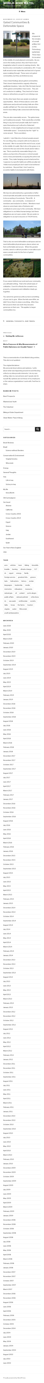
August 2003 (8, 1354)
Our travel (30, 321)
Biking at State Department (13, 412)
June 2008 (7, 1246)
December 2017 (9, 756)
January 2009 (8, 1216)
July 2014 (6, 929)
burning (15, 569)
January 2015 (8, 903)
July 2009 (6, 1190)
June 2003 (7, 1363)
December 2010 (9, 1116)
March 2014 (7, 947)
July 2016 (6, 825)
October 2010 (8, 1124)
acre (6, 565)
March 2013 (7, 999)
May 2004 (7, 1341)
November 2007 (9, 1276)
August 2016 (8, 821)
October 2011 (8, 1072)
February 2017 (8, 795)
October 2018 (8, 713)
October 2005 (8, 1324)
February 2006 (8, 1315)
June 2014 (7, 934)
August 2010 (8, 1133)
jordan (31, 581)
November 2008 (9, 1224)
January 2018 (8, 752)
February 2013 (8, 1003)
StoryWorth (10, 493)
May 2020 (7, 630)
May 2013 (7, 990)
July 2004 (6, 1333)
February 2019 (8, 695)
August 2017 (8, 773)
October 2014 (8, 916)
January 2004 (8, 1346)
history (23, 581)
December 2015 (9, 856)
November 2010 (9, 1120)
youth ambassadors (11, 613)
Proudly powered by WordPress (14, 1378)
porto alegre (31, 593)
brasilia (6, 569)
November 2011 (9, 1068)
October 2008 (8, 1229)
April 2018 (7, 738)
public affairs (9, 597)
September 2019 (9, 665)
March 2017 (7, 791)
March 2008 (7, 1259)
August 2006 (8, 1302)
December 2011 (9, 1064)
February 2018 (8, 747)
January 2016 (8, 851)
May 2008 (7, 1250)
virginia (7, 609)
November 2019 (9, 656)
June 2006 (7, 1307)
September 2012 (9, 1025)
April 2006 (7, 1311)
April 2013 (7, 994)
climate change (26, 569)
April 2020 (7, 634)
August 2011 (8, 1081)
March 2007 (7, 1289)
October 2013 (8, 968)
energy (18, 573)
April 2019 (7, 687)
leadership (18, 585)
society (33, 601)
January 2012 (8, 1059)
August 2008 (8, 1237)
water (14, 609)
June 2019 (7, 678)
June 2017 (7, 782)
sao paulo (12, 601)
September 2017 (9, 769)
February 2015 (8, 899)
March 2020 (7, 639)
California (9, 510)
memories (8, 589)
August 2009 (8, 1185)
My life (5, 489)
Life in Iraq (9, 480)
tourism (30, 605)
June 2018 (7, 730)
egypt (11, 573)
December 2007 (9, 1272)
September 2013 (9, 973)
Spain (8, 543)
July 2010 (6, 1138)
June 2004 (7, 1337)
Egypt (8, 522)
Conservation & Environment (13, 456)
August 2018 (8, 721)
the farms (21, 605)
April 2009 (7, 1203)
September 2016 (9, 817)
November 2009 (9, 1172)
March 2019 (7, 691)
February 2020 (8, 643)
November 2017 (9, 760)
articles (13, 565)
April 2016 (7, 838)
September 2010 (9, 1129)
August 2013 (8, 977)
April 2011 (7, 1098)
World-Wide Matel (18, 3)
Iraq (4, 477)
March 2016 (7, 843)
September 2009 (9, 1181)
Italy (7, 530)
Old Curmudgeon (9, 498)
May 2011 (6, 1094)
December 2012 (9, 1012)
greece (33, 577)
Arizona (8, 506)
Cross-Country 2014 (13, 518)
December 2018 (9, 704)
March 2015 (7, 895)
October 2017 (8, 765)
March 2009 (7, 1207)
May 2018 (7, 734)
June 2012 (7, 1038)
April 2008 (7, 1255)
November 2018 (9, 708)
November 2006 (9, 1298)
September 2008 (9, 1233)
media (27, 585)
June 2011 (7, 1090)
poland (22, 593)
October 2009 (8, 1177)
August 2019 (8, 669)
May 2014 (7, 938)
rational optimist (22, 597)
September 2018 (9, 717)
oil (16, 593)
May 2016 (7, 834)
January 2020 (8, 647)
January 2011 (8, 1112)
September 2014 (9, 921)
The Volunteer (8, 407)
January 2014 (8, 955)
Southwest (10, 539)
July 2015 (6, 877)
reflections (35, 597)
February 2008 (8, 1263)
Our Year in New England (12, 548)
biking (27, 565)
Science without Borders (15, 450)
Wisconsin (9, 463)
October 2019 (8, 660)
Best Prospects (9, 396)
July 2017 (6, 778)
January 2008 (8, 1268)
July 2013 (6, 981)
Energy (6, 468)
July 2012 (6, 1033)
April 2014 (7, 942)
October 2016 (8, 812)
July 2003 (6, 1359)
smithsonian (23, 601)
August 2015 (8, 873)
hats (6, 581)
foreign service (9, 577)
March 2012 (7, 1051)
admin (26, 19)
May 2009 (7, 1198)
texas (13, 605)
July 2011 (6, 1085)
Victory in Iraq (11, 484)
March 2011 (7, 1103)
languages (8, 585)
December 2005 (9, 1320)
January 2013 (8, 1007)
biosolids (35, 565)
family (26, 573)
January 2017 (8, 799)
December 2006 (9, 1294)
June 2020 (7, 626)
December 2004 (9, 1328)
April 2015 (7, 890)
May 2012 (7, 1042)
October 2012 (8, 1020)
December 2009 (9, 1168)
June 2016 (7, 830)
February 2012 (8, 1055)
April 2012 (7, 1046)
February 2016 (8, 847)
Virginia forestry (11, 459)
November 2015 (9, 860)
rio (5, 601)
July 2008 (6, 1242)
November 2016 (9, 808)
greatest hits (23, 577)
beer (20, 565)
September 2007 (9, 1285)
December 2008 (9, 1220)
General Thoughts (15, 321)
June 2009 (7, 1194)
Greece (8, 526)
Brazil (5, 447)
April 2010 (7, 1151)
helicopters (14, 581)
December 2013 (9, 960)
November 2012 (9, 1016)
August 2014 (8, 925)
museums (28, 589)
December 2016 (9, 804)
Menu (23, 11)
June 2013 (7, 986)
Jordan (8, 534)
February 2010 (8, 1159)
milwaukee (18, 589)
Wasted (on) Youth (10, 402)
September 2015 (9, 869)
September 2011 (9, 1077)
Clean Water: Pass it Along (13, 418)
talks (6, 605)
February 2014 (8, 951)
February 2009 (8, 1211)
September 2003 (9, 1350)
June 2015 (7, 882)
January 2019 (8, 699)
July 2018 (6, 726)
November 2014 (9, 912)
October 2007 (8, 1281)
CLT (35, 569)
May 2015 (7, 886)
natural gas (8, 593)
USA (5, 552)
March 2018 (7, 743)
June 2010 (7, 1142)
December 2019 (9, 652)
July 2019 (6, 673)
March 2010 (7, 1155)
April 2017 (7, 786)
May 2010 (7, 1146)
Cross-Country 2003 (13, 514)
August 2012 (8, 1029)
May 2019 (7, 682)
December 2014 (9, 908)
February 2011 (8, 1107)
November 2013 (9, 964)
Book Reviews (8, 443)
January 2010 (8, 1164)
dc (5, 573)
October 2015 (8, 864)
